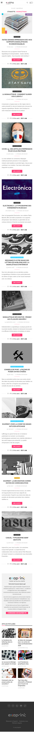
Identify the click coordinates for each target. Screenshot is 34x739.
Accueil (13, 8)
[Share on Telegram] (22, 63)
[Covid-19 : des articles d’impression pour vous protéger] (17, 133)
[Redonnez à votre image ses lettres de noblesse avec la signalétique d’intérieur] (17, 244)
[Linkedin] (17, 705)
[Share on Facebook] (10, 63)
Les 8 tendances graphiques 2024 (23, 663)
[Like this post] (8, 63)
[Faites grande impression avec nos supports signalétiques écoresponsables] (17, 23)
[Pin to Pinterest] (14, 63)
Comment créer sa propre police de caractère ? (7, 682)
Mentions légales (17, 723)
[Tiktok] (25, 705)
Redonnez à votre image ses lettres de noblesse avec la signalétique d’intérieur (17, 262)
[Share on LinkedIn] (15, 63)
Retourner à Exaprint (12, 721)
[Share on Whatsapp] (19, 63)
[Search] (27, 2)
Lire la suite (16, 59)
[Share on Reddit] (18, 63)
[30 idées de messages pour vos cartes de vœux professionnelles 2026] (25, 633)
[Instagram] (13, 705)
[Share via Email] (26, 63)
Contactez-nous (23, 721)
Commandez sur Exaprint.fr (17, 613)
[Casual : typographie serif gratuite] (17, 521)
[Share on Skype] (23, 63)
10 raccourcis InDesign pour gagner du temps (9, 663)
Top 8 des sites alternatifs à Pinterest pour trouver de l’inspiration (25, 682)
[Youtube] (21, 705)
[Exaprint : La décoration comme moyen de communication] (17, 465)
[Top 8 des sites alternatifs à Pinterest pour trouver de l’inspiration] (25, 673)
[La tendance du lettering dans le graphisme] (9, 633)
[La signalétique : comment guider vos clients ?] (17, 78)
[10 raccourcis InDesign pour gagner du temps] (9, 655)
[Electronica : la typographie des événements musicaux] (17, 189)
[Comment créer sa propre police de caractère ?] (9, 673)
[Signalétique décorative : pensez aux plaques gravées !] (17, 301)
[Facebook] (9, 705)
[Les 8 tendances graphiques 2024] (25, 655)
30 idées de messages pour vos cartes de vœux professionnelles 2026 (25, 642)
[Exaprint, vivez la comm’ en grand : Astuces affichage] (17, 408)
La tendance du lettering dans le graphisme (7, 642)
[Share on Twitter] (12, 63)
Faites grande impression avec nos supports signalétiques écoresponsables (17, 42)
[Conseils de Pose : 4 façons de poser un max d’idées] (17, 353)
